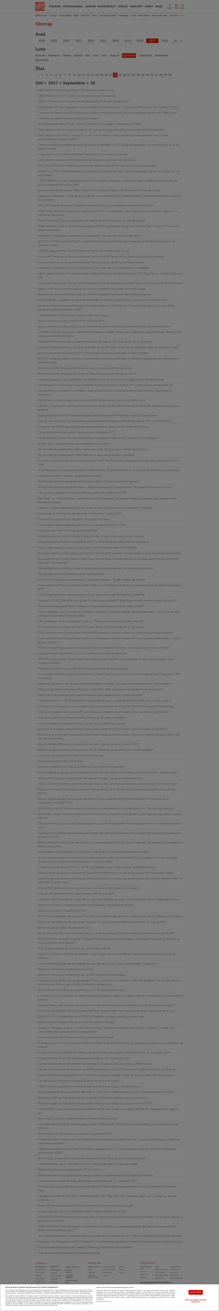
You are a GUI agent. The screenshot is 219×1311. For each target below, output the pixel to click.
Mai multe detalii (85, 1293)
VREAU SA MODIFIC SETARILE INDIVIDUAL (195, 1301)
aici (84, 1301)
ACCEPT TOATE (195, 1292)
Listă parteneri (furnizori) (104, 1301)
